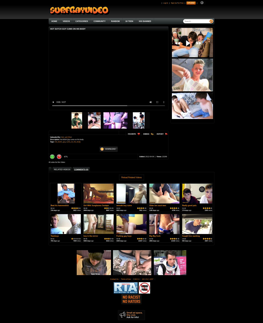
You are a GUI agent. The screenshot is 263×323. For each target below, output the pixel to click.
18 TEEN (129, 21)
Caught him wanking (191, 236)
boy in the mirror (91, 236)
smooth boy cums (124, 205)
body (79, 142)
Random (115, 21)
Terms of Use (126, 279)
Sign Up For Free (177, 3)
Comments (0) (81, 169)
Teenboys (55, 236)
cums (68, 142)
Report (160, 134)
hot (56, 142)
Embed (146, 134)
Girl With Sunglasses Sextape (96, 205)
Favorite (132, 134)
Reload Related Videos (131, 177)
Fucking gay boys (124, 236)
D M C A (136, 279)
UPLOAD (191, 3)
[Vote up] (52, 156)
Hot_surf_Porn (66, 137)
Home (54, 21)
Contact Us (114, 279)
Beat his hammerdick (60, 205)
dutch (60, 142)
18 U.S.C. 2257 (147, 279)
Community (99, 21)
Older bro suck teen (157, 205)
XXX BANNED (145, 21)
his (75, 142)
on (72, 142)
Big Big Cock (154, 236)
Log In (165, 3)
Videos (66, 21)
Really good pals (189, 205)
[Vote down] (59, 156)
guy (64, 142)
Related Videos (62, 169)
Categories (81, 21)
